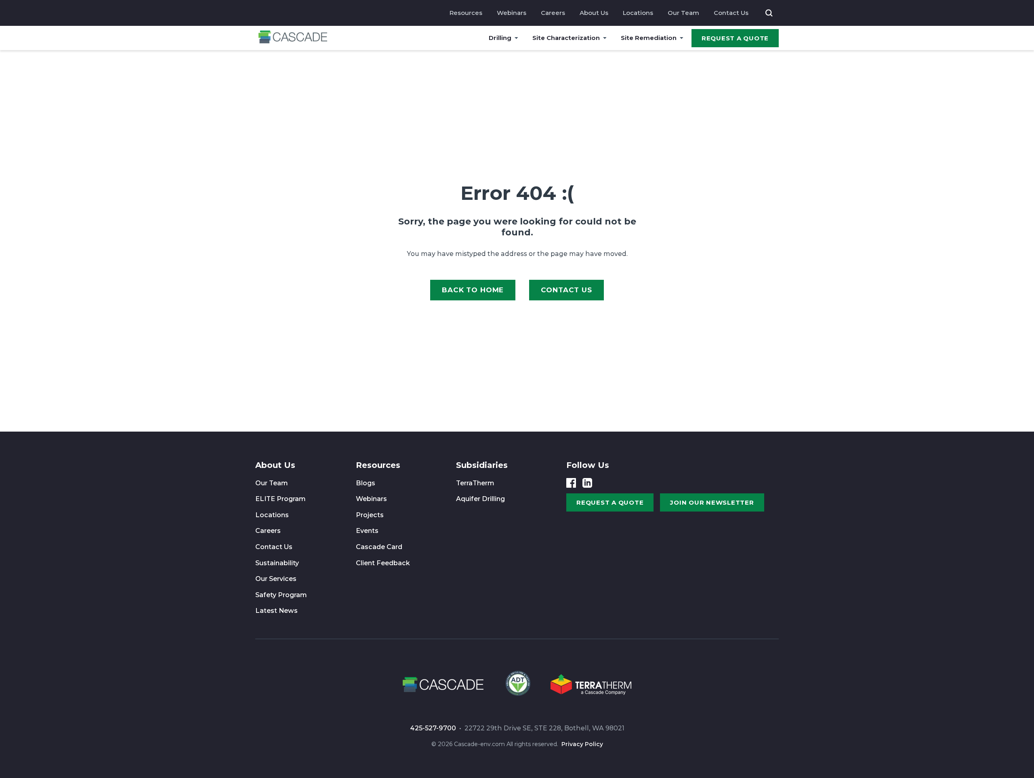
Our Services (275, 579)
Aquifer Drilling (480, 499)
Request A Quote (735, 38)
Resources (466, 13)
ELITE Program (280, 499)
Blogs (365, 483)
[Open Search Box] (769, 13)
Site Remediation (649, 38)
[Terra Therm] (591, 686)
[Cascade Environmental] (292, 38)
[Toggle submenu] (516, 38)
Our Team (683, 13)
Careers (553, 13)
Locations (638, 13)
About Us (594, 13)
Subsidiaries (482, 465)
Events (367, 531)
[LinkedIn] (587, 483)
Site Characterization (566, 38)
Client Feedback (383, 563)
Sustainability (277, 563)
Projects (370, 515)
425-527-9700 (433, 728)
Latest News (276, 610)
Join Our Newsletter (712, 502)
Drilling (500, 38)
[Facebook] (571, 483)
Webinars (511, 13)
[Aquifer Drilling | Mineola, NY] (517, 686)
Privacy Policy (582, 744)
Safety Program (281, 595)
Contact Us (731, 13)
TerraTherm (475, 483)
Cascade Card (379, 547)
